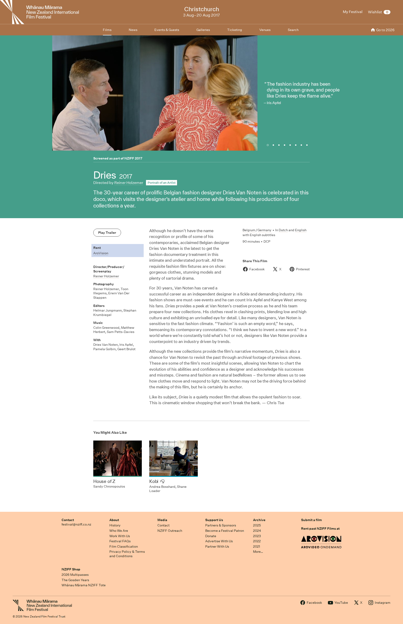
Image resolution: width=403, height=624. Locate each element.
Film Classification (123, 546)
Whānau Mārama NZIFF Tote (84, 585)
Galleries (203, 30)
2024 (257, 531)
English (300, 230)
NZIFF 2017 (133, 158)
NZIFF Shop (71, 569)
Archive (259, 520)
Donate (210, 536)
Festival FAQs (120, 541)
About (114, 520)
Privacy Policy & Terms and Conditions (127, 553)
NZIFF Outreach (169, 531)
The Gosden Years (75, 580)
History (115, 525)
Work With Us (119, 536)
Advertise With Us (219, 541)
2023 (257, 536)
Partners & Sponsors (220, 525)
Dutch (283, 230)
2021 (256, 546)
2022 (257, 541)
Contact (68, 520)
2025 (257, 525)
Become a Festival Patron (224, 531)
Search (293, 30)
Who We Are (118, 531)
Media (162, 520)
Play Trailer (107, 233)
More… (258, 551)
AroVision (100, 253)
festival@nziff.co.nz (76, 524)
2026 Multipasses (75, 575)
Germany (264, 230)
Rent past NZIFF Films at (320, 528)
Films (107, 30)
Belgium (249, 230)
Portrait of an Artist (162, 183)
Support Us (214, 520)
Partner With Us (217, 546)
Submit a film (311, 520)
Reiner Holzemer (128, 182)
